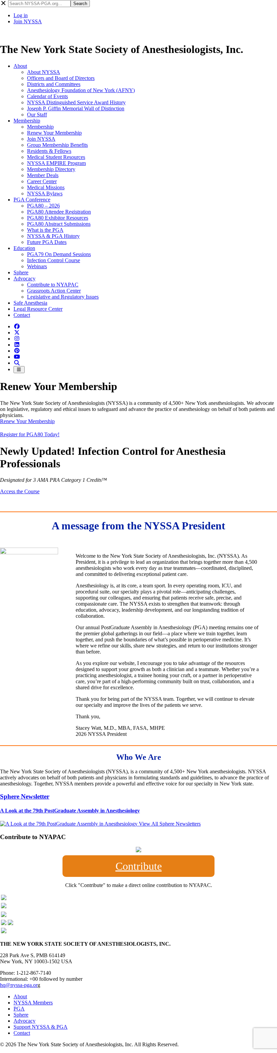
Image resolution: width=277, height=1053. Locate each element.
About (20, 66)
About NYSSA (43, 72)
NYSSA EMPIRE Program (56, 163)
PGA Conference (32, 199)
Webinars (37, 266)
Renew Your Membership (54, 133)
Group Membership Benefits (57, 145)
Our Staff (37, 114)
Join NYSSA (28, 21)
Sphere (21, 272)
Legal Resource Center (38, 309)
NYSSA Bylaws (44, 193)
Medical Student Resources (56, 157)
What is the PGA (45, 230)
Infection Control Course (53, 260)
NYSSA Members (33, 1002)
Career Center (42, 181)
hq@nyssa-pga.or (18, 985)
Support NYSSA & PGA (41, 1027)
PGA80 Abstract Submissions (59, 224)
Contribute (139, 866)
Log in (21, 15)
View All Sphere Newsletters (170, 824)
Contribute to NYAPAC (52, 284)
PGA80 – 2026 (43, 206)
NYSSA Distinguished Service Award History (76, 102)
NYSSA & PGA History (53, 236)
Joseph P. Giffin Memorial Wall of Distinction (75, 108)
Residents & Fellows (49, 151)
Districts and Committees (53, 84)
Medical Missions (46, 187)
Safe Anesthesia (30, 303)
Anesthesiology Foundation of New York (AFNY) (81, 90)
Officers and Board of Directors (61, 78)
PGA (19, 1009)
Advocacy (24, 278)
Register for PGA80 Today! (29, 434)
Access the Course (20, 491)
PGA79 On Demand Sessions (59, 254)
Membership (27, 120)
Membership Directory (51, 169)
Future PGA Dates (47, 242)
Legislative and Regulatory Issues (63, 297)
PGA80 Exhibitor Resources (57, 218)
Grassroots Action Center (54, 291)
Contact (22, 315)
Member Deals (42, 175)
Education (24, 248)
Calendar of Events (47, 96)
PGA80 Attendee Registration (59, 212)
